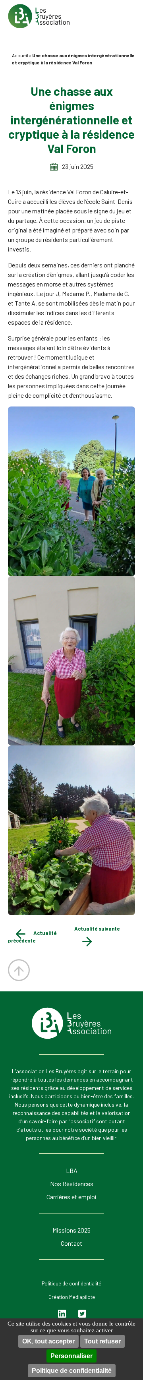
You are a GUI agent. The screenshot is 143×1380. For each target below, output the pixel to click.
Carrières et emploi (71, 1196)
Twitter (82, 1314)
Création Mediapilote (71, 1297)
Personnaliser (71, 1356)
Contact (71, 1243)
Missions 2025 (71, 1230)
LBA (71, 1170)
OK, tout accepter (48, 1341)
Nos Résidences (71, 1183)
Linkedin (62, 1314)
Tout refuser (102, 1341)
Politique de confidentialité (72, 1370)
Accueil (20, 55)
